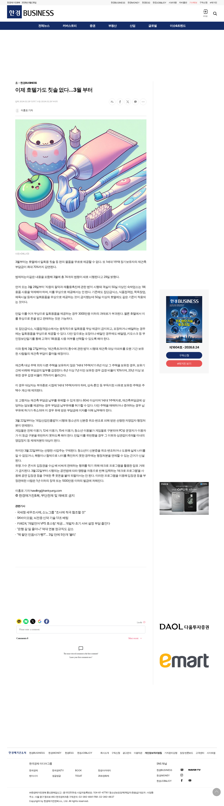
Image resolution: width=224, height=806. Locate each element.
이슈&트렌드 (178, 25)
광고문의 (127, 752)
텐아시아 (33, 775)
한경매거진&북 (13, 2)
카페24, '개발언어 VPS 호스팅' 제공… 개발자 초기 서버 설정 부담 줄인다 (63, 523)
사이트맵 (211, 752)
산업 (132, 25)
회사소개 (104, 752)
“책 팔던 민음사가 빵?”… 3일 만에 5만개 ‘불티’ (46, 534)
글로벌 (152, 25)
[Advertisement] (112, 55)
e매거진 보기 (184, 363)
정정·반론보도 (186, 752)
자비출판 (183, 2)
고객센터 (200, 752)
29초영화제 (103, 775)
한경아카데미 (104, 770)
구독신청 (203, 2)
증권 (92, 25)
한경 (118, 2)
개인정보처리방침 (153, 752)
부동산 (112, 25)
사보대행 (173, 2)
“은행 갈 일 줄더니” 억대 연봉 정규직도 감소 (45, 529)
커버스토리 (70, 25)
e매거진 (213, 2)
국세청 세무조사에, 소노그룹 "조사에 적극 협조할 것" (51, 512)
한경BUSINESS (28, 82)
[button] (205, 13)
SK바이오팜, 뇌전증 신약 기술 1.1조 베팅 (42, 518)
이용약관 (138, 752)
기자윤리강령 (170, 752)
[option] (184, 498)
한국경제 (33, 770)
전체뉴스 (44, 25)
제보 (193, 2)
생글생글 (56, 775)
